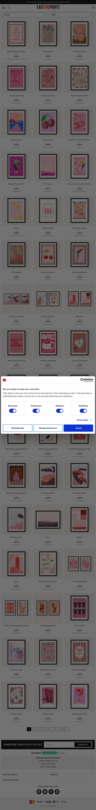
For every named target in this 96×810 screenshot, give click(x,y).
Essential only (18, 428)
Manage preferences (48, 428)
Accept (78, 428)
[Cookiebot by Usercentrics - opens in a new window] (82, 380)
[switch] (36, 411)
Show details (82, 420)
